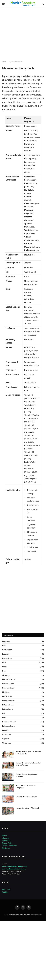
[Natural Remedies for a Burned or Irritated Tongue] (8, 765)
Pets (4, 718)
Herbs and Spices (8, 688)
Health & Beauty (8, 684)
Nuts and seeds (7, 709)
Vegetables (6, 739)
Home (4, 836)
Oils (3, 713)
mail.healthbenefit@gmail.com (14, 869)
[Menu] (3, 3)
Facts (4, 662)
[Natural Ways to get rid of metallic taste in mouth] (8, 754)
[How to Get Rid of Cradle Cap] (8, 799)
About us (5, 838)
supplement (6, 734)
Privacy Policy (7, 843)
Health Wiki (6, 890)
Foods (4, 667)
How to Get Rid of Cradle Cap (26, 797)
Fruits (4, 671)
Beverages (6, 641)
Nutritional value (8, 705)
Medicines (5, 692)
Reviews (5, 730)
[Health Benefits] (23, 3)
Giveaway (5, 675)
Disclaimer (6, 848)
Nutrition (5, 892)
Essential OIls (7, 658)
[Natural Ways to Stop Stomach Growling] (8, 777)
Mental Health (7, 696)
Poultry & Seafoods (9, 722)
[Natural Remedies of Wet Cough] (8, 810)
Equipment (6, 654)
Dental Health (7, 650)
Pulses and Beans (8, 726)
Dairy (4, 645)
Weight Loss (6, 743)
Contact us (6, 841)
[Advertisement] (23, 34)
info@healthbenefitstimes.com (14, 866)
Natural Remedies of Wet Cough (27, 808)
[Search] (42, 3)
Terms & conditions (9, 846)
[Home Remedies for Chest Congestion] (8, 788)
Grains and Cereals (9, 679)
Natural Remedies (8, 701)
